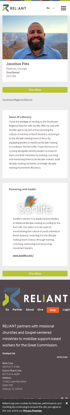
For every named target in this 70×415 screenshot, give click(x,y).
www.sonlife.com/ (23, 255)
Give (40, 309)
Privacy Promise (32, 410)
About (30, 309)
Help (53, 310)
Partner (17, 309)
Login (66, 309)
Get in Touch (62, 357)
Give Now (35, 273)
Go (48, 7)
